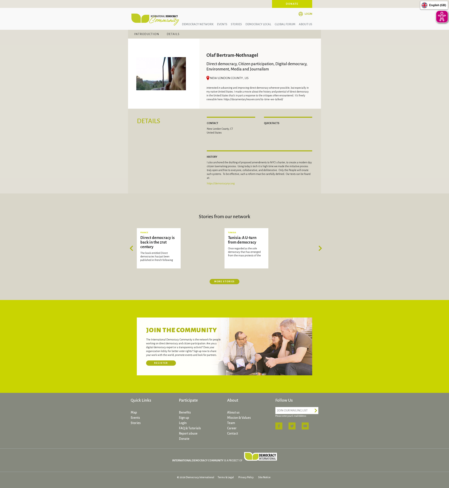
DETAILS (173, 34)
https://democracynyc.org (221, 183)
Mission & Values (239, 417)
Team (231, 423)
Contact (232, 433)
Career (232, 428)
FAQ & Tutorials (190, 428)
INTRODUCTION (146, 34)
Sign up (184, 417)
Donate (292, 3)
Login (308, 13)
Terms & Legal (226, 477)
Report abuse (188, 433)
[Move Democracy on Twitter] (292, 425)
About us (305, 24)
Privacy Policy (246, 477)
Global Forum (285, 24)
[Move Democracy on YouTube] (305, 425)
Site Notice (264, 477)
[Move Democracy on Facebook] (278, 425)
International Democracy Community (155, 19)
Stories (236, 24)
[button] (132, 248)
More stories (224, 281)
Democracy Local (258, 24)
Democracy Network (197, 24)
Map (134, 412)
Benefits (185, 412)
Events (222, 24)
